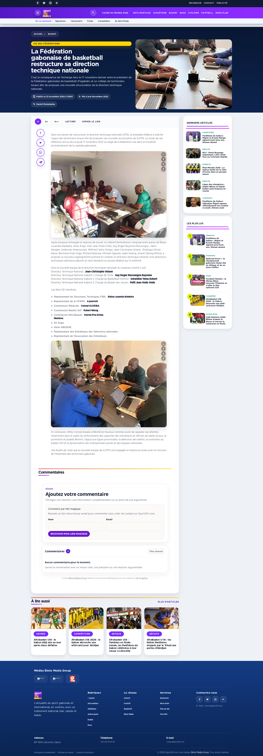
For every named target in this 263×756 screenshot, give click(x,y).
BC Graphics (142, 578)
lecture (70, 121)
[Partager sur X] (40, 143)
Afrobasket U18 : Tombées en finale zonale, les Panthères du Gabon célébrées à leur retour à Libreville (123, 645)
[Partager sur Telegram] (40, 162)
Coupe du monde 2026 (115, 13)
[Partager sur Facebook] (40, 133)
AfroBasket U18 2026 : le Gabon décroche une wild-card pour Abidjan (85, 642)
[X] (44, 3)
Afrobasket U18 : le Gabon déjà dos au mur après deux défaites (47, 642)
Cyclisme (193, 13)
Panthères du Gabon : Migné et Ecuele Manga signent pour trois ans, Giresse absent (214, 139)
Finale (90, 21)
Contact (209, 3)
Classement (76, 21)
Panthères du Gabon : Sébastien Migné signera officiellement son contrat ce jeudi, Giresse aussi (215, 204)
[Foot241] (56, 678)
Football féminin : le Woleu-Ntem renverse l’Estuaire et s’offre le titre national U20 (216, 283)
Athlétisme (160, 13)
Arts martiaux (142, 13)
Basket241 (128, 709)
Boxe (183, 13)
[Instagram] (50, 3)
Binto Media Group (77, 578)
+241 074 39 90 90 (107, 742)
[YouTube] (57, 3)
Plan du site (164, 709)
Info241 (127, 698)
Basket (173, 13)
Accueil (38, 34)
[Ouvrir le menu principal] (38, 13)
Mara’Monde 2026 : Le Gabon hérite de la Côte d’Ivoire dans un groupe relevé (214, 171)
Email (109, 519)
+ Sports (91, 698)
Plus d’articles (168, 602)
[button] (163, 154)
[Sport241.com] (38, 695)
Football (207, 13)
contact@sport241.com (213, 706)
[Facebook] (38, 3)
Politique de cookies (66, 752)
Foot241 (127, 703)
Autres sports (93, 714)
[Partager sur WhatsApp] (40, 152)
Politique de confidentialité (44, 752)
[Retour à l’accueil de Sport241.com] (47, 13)
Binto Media (128, 714)
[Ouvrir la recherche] (93, 13)
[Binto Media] (72, 678)
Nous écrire (164, 703)
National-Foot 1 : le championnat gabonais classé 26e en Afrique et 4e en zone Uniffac (216, 263)
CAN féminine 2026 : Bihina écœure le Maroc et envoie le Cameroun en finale (216, 320)
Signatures (60, 21)
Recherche (195, 3)
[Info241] (40, 678)
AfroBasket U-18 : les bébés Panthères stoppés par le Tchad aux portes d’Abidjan (161, 643)
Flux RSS (163, 714)
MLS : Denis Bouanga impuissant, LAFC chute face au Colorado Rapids (214, 154)
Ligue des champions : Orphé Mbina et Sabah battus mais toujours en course (214, 187)
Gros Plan (222, 13)
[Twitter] (207, 699)
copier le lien (91, 121)
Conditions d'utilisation (85, 752)
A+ (46, 121)
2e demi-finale (122, 21)
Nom (51, 519)
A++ (56, 121)
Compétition (104, 21)
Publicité (222, 3)
